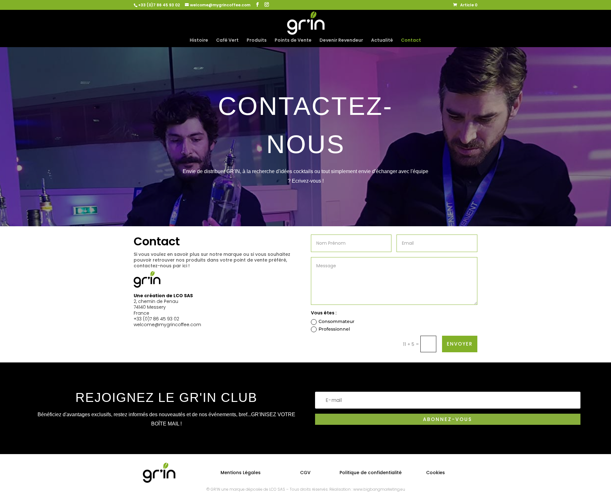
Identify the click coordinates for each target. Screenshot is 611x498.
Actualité (382, 40)
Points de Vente (293, 40)
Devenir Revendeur (341, 40)
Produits (257, 40)
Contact (411, 40)
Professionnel (334, 329)
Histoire (199, 40)
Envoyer (460, 343)
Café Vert (227, 40)
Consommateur (337, 321)
